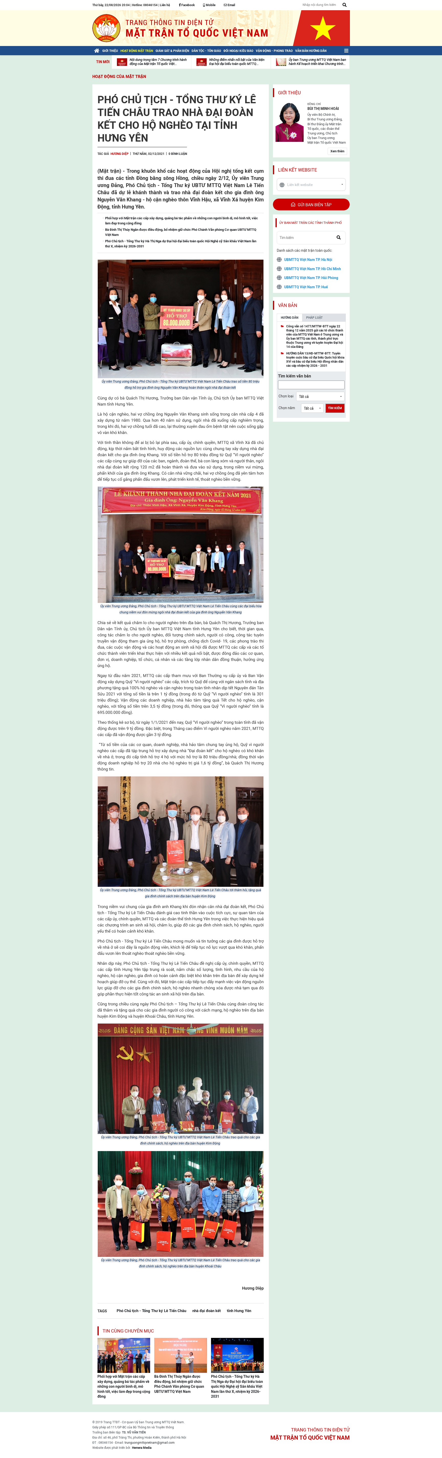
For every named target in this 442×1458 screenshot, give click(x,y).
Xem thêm (337, 151)
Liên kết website (297, 170)
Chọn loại (286, 396)
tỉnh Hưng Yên (239, 1310)
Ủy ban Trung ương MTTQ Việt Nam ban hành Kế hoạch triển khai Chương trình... (317, 62)
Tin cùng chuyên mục (128, 1331)
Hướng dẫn (289, 317)
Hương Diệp (119, 154)
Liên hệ (165, 5)
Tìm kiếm (335, 408)
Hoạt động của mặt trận (119, 76)
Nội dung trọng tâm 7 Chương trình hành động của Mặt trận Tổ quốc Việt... (158, 62)
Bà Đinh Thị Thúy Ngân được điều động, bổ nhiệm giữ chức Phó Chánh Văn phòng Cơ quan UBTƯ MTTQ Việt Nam (179, 1384)
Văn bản (287, 305)
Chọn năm (287, 408)
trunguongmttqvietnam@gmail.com (150, 1442)
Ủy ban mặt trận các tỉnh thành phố (310, 223)
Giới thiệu (289, 92)
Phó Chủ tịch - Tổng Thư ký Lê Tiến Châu (151, 1310)
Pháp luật (314, 317)
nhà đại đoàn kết (206, 1310)
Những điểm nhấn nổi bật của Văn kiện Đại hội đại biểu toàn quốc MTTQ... (236, 62)
